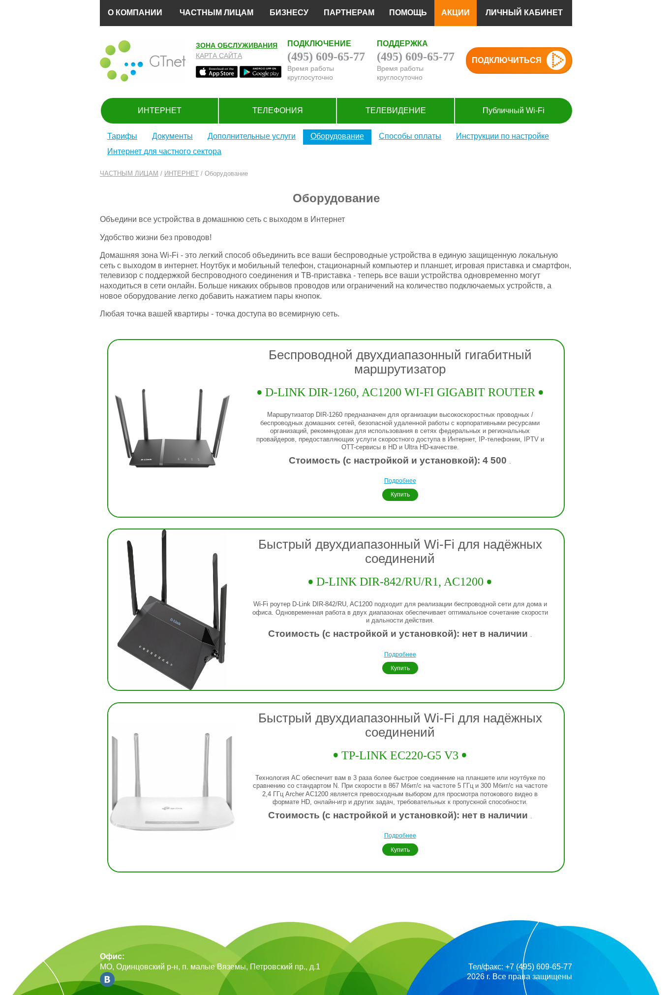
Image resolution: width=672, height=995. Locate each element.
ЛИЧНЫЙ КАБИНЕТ (524, 12)
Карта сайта (219, 56)
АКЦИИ (455, 12)
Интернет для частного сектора (164, 151)
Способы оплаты (410, 136)
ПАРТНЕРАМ (349, 12)
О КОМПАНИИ (135, 12)
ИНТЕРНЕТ (160, 110)
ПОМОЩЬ (408, 12)
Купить (400, 494)
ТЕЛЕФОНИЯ (277, 110)
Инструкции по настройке (502, 136)
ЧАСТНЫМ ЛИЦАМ (216, 12)
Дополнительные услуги (252, 136)
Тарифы (122, 136)
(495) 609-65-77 (326, 56)
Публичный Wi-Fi (514, 110)
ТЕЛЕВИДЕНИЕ (396, 110)
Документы (172, 136)
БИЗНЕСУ (289, 12)
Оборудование (337, 136)
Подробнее (400, 480)
